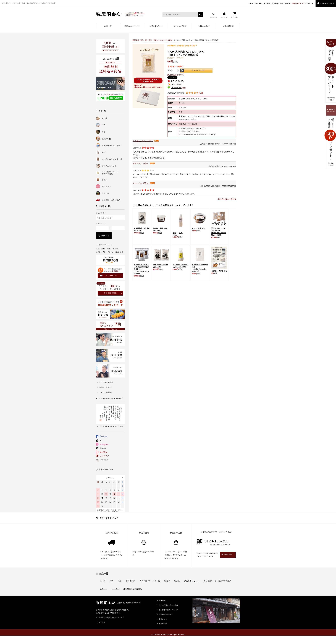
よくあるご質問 (180, 26)
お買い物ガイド (155, 26)
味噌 (109, 248)
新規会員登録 (228, 26)
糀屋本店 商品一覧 (140, 40)
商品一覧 (108, 26)
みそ (103, 132)
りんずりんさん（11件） (143, 141)
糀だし (104, 152)
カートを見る (235, 17)
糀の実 (167, 581)
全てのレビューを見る (227, 199)
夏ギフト (103, 589)
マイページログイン (327, 3)
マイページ (224, 17)
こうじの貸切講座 (106, 382)
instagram (104, 444)
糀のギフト (106, 186)
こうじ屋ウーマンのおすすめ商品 (110, 173)
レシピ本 (105, 193)
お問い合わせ (203, 26)
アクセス (102, 622)
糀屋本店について (131, 26)
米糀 (103, 248)
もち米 (115, 248)
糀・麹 (104, 118)
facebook (104, 436)
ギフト (109, 252)
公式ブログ (104, 456)
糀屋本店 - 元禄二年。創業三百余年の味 (125, 14)
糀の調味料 (106, 139)
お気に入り (213, 17)
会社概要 (162, 600)
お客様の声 (163, 623)
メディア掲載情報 (105, 392)
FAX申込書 (228, 554)
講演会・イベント (106, 387)
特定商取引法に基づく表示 (168, 605)
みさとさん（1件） (141, 163)
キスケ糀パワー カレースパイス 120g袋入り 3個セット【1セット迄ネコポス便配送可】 (141, 269)
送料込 (98, 252)
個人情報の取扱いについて (168, 610)
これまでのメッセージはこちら (111, 426)
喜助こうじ (118, 252)
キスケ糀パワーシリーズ (112, 145)
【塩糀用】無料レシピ (219, 271)
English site (104, 460)
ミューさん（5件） (141, 183)
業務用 (104, 180)
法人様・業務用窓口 (166, 614)
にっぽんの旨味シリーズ (112, 159)
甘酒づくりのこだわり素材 (162, 40)
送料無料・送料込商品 (111, 200)
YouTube (104, 452)
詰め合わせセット (109, 166)
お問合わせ (163, 619)
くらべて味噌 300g (198, 228)
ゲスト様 (267, 3)
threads (103, 448)
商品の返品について (175, 75)
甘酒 (103, 125)
